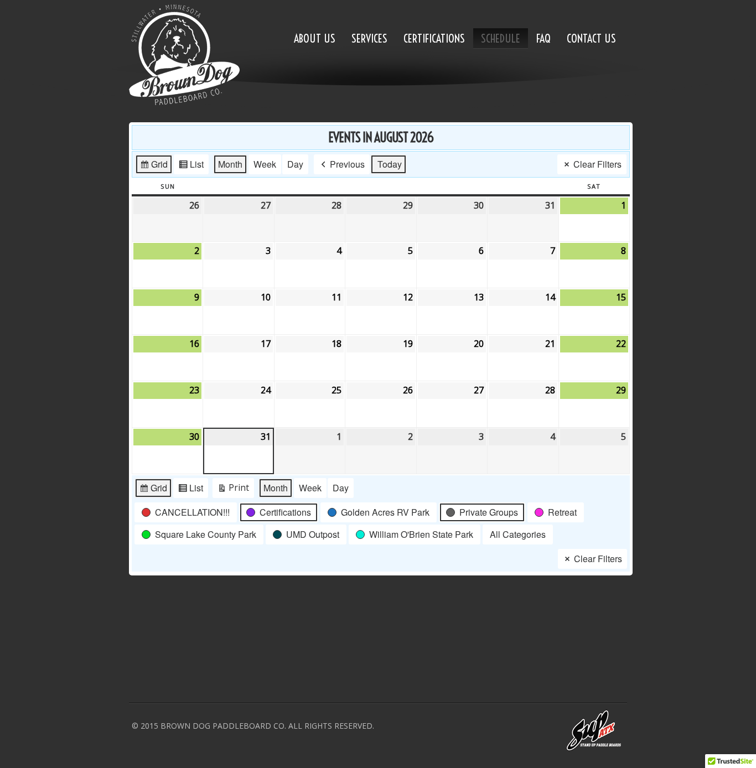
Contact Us (591, 38)
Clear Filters (597, 164)
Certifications (434, 38)
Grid (153, 166)
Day (295, 164)
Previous (347, 164)
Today (389, 164)
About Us (314, 38)
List (191, 166)
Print (233, 489)
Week (264, 164)
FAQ (543, 38)
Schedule (500, 38)
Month (230, 164)
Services (369, 38)
